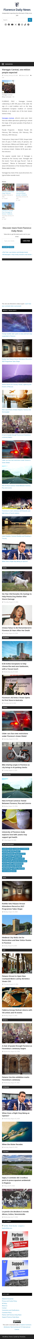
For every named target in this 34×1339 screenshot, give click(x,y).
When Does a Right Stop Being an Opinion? (15, 561)
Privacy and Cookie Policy (9, 1301)
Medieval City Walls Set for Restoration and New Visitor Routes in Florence (16, 940)
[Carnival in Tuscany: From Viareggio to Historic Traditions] (8, 206)
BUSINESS (6, 637)
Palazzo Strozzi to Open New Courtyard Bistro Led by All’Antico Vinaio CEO (16, 979)
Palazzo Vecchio (20, 853)
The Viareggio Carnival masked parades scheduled (21, 193)
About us (4, 1305)
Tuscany (5, 247)
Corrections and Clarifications (10, 1310)
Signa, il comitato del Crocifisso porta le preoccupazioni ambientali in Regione (16, 1180)
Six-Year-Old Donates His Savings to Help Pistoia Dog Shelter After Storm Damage (17, 596)
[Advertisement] (17, 44)
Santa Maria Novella (9, 866)
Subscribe (26, 241)
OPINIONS (6, 1087)
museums (5, 851)
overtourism (6, 871)
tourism (16, 849)
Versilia (11, 247)
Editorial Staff (25, 75)
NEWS (5, 568)
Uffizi (10, 849)
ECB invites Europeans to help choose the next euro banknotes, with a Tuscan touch (15, 666)
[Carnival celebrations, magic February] (8, 187)
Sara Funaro (17, 856)
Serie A (18, 851)
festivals (18, 866)
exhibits (5, 849)
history (5, 861)
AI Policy (4, 1303)
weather (12, 851)
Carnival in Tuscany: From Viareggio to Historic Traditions (7, 212)
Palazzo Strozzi (7, 858)
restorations (7, 868)
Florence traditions (18, 868)
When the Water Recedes (12, 1144)
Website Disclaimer (7, 1299)
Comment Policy (7, 1312)
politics (5, 863)
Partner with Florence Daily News (11, 1315)
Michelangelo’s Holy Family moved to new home (16, 254)
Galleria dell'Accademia (20, 861)
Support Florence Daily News (10, 1317)
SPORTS (5, 1020)
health (14, 871)
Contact (4, 1308)
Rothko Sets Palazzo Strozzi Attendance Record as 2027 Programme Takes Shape (13, 906)
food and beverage (8, 853)
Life (3, 77)
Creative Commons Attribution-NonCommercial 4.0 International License (17, 1327)
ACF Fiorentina (24, 849)
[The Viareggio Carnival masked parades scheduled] (22, 187)
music (4, 856)
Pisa (10, 861)
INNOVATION (7, 774)
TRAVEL (5, 707)
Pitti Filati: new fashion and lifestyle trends (15, 252)
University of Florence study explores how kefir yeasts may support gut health (14, 834)
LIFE (4, 950)
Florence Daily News (17, 9)
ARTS (4, 877)
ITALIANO (5, 1151)
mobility (10, 856)
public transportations (16, 863)
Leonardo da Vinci (18, 858)
